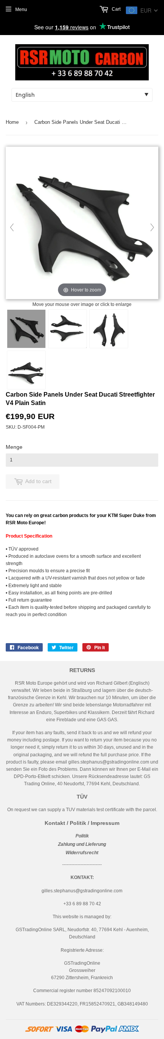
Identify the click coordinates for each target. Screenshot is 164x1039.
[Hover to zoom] (82, 223)
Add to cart (38, 481)
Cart (116, 9)
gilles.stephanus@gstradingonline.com (108, 762)
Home (12, 122)
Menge (14, 447)
